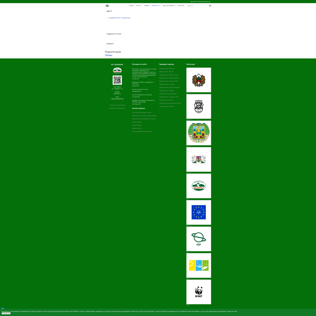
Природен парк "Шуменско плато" (169, 97)
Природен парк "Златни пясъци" (168, 75)
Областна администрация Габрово (142, 131)
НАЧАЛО (131, 5)
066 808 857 (195, 1)
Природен (162, 84)
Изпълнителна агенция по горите (141, 112)
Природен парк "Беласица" (167, 68)
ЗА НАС (138, 5)
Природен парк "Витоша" (166, 71)
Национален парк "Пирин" (166, 106)
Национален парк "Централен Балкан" (170, 103)
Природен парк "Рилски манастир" (169, 78)
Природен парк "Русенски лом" (168, 94)
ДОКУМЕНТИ (155, 5)
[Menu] (210, 5)
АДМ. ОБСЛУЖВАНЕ (168, 5)
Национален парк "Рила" (166, 100)
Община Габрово (137, 122)
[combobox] (196, 5)
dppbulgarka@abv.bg (205, 1)
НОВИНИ (146, 5)
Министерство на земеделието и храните (144, 119)
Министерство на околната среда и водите (144, 115)
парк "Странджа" (170, 84)
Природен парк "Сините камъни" (168, 81)
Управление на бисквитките (117, 108)
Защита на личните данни (117, 105)
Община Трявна (136, 125)
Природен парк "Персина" (166, 90)
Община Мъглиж (137, 128)
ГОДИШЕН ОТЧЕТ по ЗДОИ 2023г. (120, 18)
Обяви (108, 55)
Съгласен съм (6, 313)
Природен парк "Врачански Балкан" (169, 87)
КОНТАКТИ (181, 5)
